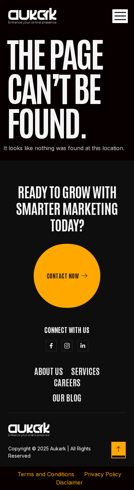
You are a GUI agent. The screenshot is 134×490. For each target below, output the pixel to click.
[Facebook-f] (51, 345)
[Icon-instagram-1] (67, 345)
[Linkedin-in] (82, 345)
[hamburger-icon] (120, 16)
